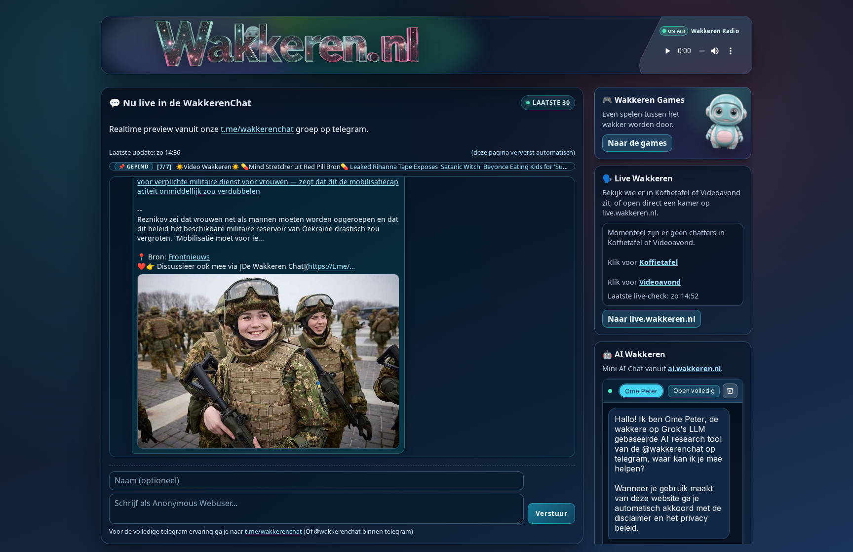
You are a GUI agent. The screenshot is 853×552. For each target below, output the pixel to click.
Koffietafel (658, 262)
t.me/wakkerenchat (257, 129)
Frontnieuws (189, 256)
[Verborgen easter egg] (244, 29)
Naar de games (637, 142)
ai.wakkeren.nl (694, 368)
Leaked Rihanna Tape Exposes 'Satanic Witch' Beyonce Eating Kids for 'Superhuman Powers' (484, 166)
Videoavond (660, 282)
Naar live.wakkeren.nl (652, 318)
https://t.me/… (331, 266)
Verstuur (551, 513)
